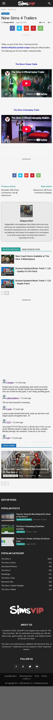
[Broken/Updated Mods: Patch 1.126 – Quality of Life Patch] (7, 271)
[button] (49, 3)
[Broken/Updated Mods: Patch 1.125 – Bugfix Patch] (7, 283)
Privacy (44, 676)
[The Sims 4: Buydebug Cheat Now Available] (7, 529)
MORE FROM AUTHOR (31, 249)
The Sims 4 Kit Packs (10, 476)
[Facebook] (16, 666)
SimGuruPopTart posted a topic (15, 47)
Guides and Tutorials (24, 519)
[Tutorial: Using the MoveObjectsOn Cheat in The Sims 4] (7, 517)
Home (3, 9)
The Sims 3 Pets (8, 578)
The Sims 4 (5, 13)
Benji (21, 476)
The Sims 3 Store (8, 562)
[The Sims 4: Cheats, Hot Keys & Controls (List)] (7, 541)
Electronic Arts (7, 582)
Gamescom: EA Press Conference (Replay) (42, 191)
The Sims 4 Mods (8, 589)
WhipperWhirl (9, 22)
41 (51, 22)
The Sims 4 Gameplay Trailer (26, 110)
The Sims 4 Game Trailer (26, 64)
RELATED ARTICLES (11, 249)
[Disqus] (26, 344)
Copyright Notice (10, 676)
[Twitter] (30, 666)
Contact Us (26, 679)
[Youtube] (36, 666)
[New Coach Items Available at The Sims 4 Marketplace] (7, 259)
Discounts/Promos (9, 566)
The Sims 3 (6, 570)
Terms (36, 676)
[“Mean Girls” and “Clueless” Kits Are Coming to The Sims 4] (26, 465)
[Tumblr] (23, 666)
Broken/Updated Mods (7, 274)
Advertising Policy (25, 676)
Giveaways (5, 574)
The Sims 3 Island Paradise (12, 585)
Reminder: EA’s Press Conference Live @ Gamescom (10, 193)
